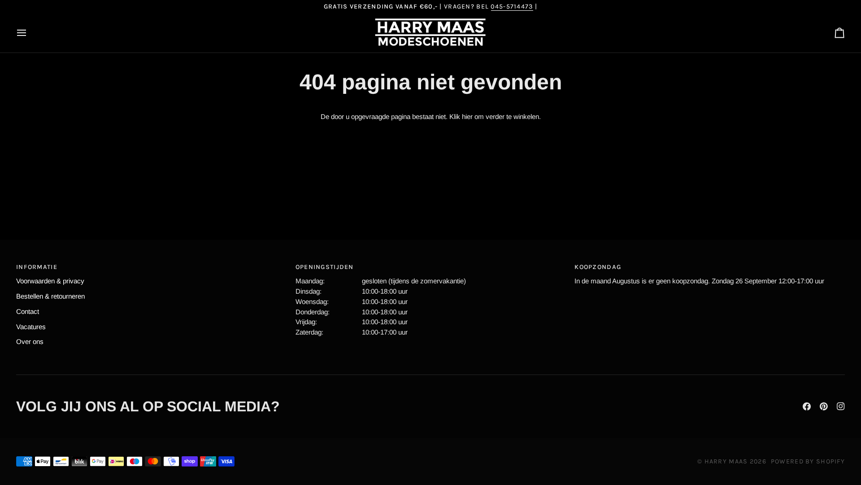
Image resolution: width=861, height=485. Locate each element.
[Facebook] (807, 406)
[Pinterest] (824, 406)
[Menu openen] (29, 33)
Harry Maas (726, 461)
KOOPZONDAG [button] (597, 267)
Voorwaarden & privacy (50, 281)
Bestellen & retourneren (50, 296)
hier (467, 116)
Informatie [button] (36, 267)
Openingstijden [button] (325, 267)
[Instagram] (841, 406)
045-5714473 (512, 6)
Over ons (29, 341)
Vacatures (31, 327)
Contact (27, 311)
